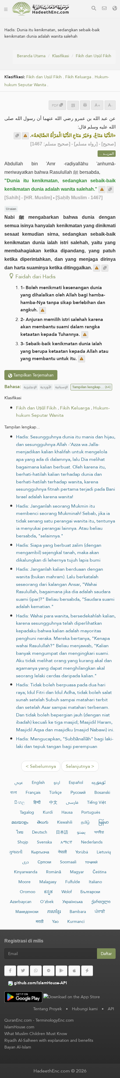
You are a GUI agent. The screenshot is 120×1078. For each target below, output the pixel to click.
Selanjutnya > (80, 766)
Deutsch (39, 832)
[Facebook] (10, 971)
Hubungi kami (85, 1009)
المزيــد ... (106, 154)
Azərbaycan (20, 901)
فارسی (72, 802)
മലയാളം (19, 822)
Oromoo (27, 891)
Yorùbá (81, 852)
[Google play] (61, 971)
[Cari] (94, 9)
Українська (72, 901)
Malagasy (48, 882)
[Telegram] (48, 971)
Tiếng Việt (96, 802)
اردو (57, 782)
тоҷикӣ (91, 862)
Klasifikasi (60, 56)
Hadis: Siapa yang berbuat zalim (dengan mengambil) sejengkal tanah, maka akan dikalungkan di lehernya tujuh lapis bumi (58, 552)
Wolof (66, 891)
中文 (53, 802)
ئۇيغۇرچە (98, 782)
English (38, 782)
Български (90, 891)
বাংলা (13, 792)
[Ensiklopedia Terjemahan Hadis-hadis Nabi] (40, 9)
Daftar (106, 953)
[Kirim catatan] (25, 135)
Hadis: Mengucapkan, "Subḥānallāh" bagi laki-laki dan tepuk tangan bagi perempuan (64, 743)
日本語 (62, 832)
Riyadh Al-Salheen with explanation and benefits (48, 1040)
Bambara (78, 911)
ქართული (100, 901)
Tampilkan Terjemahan (33, 375)
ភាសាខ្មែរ (54, 911)
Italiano (95, 882)
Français (33, 792)
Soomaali (68, 862)
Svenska (44, 842)
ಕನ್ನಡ (48, 891)
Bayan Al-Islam (17, 1047)
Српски (44, 862)
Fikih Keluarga (78, 77)
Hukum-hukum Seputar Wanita (63, 412)
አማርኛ (66, 842)
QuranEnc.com (18, 1020)
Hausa (67, 812)
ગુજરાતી (15, 852)
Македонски (26, 911)
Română (53, 872)
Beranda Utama (31, 56)
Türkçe (55, 792)
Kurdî (48, 812)
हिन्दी (36, 802)
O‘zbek (47, 901)
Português (90, 812)
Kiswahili (64, 822)
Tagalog (27, 812)
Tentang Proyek (47, 1009)
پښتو (81, 832)
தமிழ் (85, 822)
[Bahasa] (115, 9)
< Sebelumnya (41, 766)
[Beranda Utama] (6, 9)
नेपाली (62, 852)
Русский (78, 792)
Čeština (99, 872)
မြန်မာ (103, 822)
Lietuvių (104, 852)
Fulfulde (72, 882)
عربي (19, 782)
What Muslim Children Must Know (35, 1033)
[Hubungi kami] (104, 9)
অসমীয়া (99, 832)
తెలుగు (42, 822)
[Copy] (17, 135)
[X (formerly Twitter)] (23, 971)
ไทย (19, 832)
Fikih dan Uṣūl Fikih (93, 56)
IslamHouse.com (19, 1027)
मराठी (39, 921)
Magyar (77, 872)
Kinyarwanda (25, 872)
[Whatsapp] (36, 971)
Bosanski (102, 792)
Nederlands (92, 842)
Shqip (22, 842)
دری (25, 862)
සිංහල (19, 802)
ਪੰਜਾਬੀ (100, 911)
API (111, 1009)
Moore (24, 882)
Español (76, 782)
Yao (55, 921)
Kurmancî (75, 921)
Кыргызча (40, 852)
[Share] (73, 105)
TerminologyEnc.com (55, 1020)
